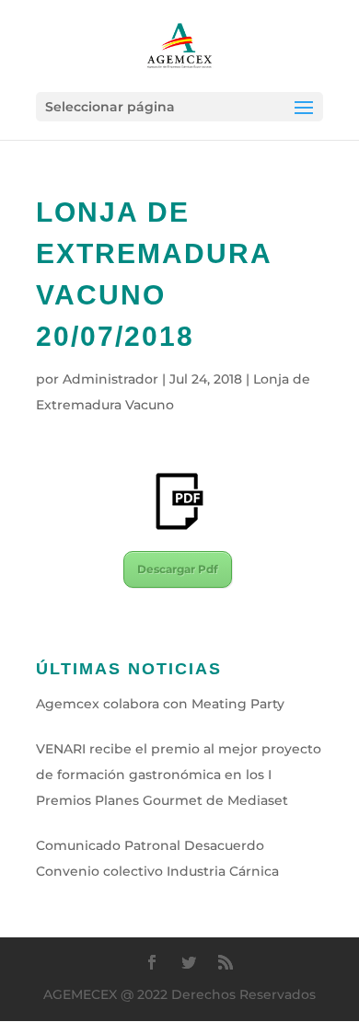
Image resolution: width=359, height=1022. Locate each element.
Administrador (110, 379)
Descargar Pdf (177, 569)
